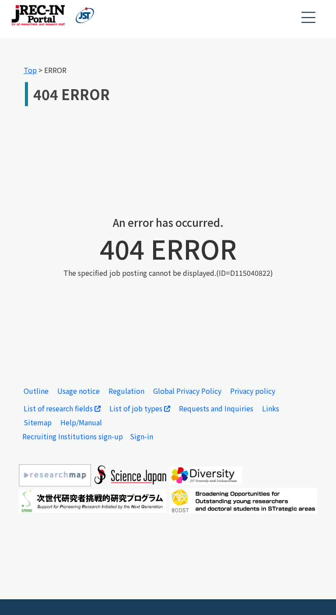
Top (30, 70)
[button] (309, 18)
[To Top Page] (316, 595)
